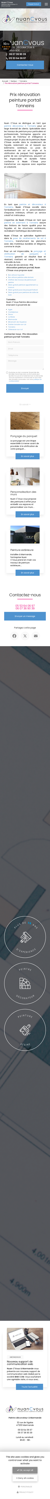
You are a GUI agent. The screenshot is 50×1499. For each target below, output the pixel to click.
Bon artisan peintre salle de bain (21, 277)
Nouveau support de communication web (20, 1363)
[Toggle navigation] (46, 4)
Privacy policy (26, 1492)
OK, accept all (26, 1470)
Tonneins (23, 81)
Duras (10, 314)
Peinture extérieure (21, 550)
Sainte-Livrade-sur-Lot (17, 324)
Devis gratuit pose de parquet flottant (23, 290)
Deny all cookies (26, 1478)
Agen (10, 309)
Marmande (12, 319)
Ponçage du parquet (23, 436)
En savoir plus (27, 456)
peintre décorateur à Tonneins (20, 126)
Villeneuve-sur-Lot (15, 329)
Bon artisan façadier (16, 275)
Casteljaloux (13, 312)
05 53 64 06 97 (17, 58)
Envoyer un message (25, 616)
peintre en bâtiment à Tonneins (21, 222)
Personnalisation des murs (23, 493)
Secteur (14, 81)
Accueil (5, 81)
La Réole (11, 317)
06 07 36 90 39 (17, 54)
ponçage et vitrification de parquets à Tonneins (25, 254)
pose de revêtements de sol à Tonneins (25, 239)
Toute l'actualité (30, 1386)
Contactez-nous (25, 65)
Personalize (26, 1486)
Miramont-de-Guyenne (17, 322)
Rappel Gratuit (33, 4)
